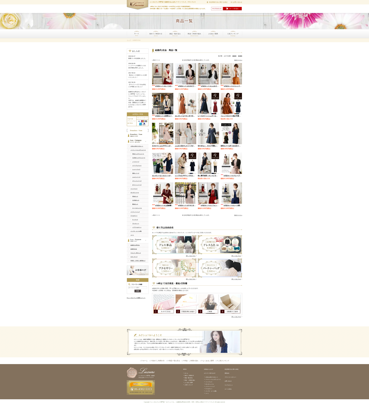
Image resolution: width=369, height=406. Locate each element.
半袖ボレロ (135, 196)
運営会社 (227, 373)
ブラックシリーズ (136, 181)
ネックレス (135, 219)
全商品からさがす (137, 135)
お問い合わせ (237, 2)
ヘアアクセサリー (136, 227)
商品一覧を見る (170, 39)
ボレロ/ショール (134, 192)
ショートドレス (136, 169)
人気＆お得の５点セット (136, 146)
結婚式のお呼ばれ (135, 245)
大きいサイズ (133, 256)
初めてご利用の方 (151, 39)
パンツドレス (133, 188)
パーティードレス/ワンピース (138, 150)
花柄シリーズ (135, 173)
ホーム (129, 39)
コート (132, 235)
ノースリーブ (135, 161)
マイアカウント (229, 385)
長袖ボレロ (135, 204)
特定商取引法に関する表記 (218, 2)
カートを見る (228, 389)
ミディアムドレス (136, 165)
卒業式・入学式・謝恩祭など (137, 260)
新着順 (240, 56)
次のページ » (238, 60)
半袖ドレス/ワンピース (138, 154)
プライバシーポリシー (230, 377)
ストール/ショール (137, 208)
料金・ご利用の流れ (190, 39)
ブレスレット (135, 223)
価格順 (234, 56)
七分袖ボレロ (135, 200)
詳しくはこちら (190, 256)
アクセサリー (133, 215)
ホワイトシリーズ (136, 185)
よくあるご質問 (208, 39)
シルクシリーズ (136, 177)
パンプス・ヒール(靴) (136, 231)
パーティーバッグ (135, 212)
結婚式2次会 (133, 249)
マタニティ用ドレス (135, 253)
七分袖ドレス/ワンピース (138, 157)
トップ (129, 40)
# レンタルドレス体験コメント (136, 298)
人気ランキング (227, 39)
